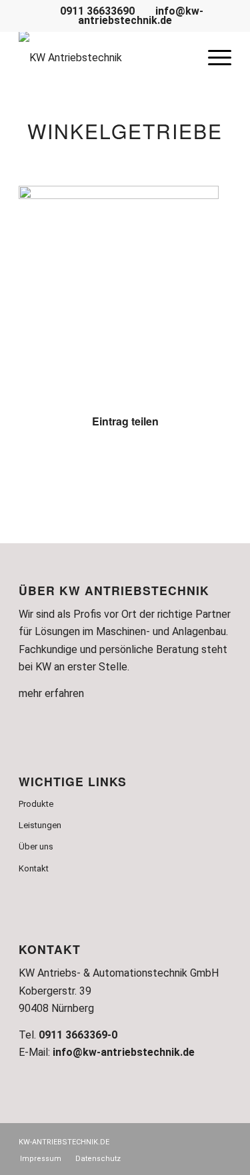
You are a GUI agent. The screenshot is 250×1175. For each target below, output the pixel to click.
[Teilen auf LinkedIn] (178, 461)
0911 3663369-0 (78, 1035)
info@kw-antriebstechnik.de (140, 16)
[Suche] (182, 58)
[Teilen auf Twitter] (72, 461)
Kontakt (34, 868)
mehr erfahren (51, 693)
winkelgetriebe (125, 131)
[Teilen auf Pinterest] (142, 461)
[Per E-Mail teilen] (213, 461)
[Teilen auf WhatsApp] (108, 461)
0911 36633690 (96, 11)
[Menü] (213, 58)
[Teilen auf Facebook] (37, 461)
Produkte (36, 804)
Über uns (36, 846)
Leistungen (40, 825)
